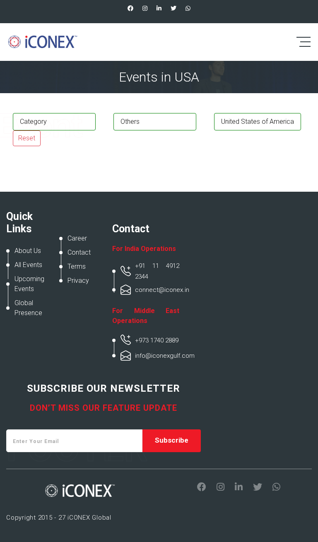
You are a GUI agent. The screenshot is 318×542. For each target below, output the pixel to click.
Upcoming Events (29, 284)
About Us (27, 251)
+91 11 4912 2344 (157, 271)
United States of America (257, 121)
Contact (79, 252)
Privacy (78, 280)
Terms (76, 266)
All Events (28, 265)
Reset (26, 138)
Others (130, 121)
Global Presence (28, 308)
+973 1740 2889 (156, 340)
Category (33, 121)
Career (77, 238)
